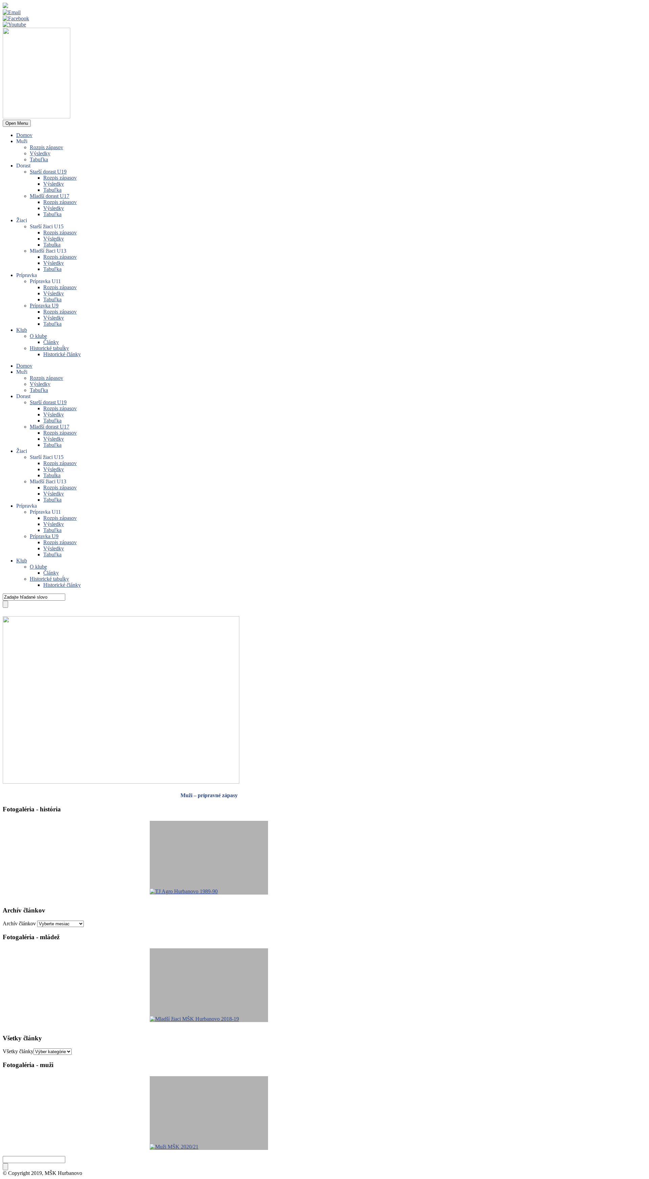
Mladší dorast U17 (49, 196)
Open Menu (16, 123)
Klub (21, 330)
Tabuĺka (52, 245)
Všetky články (18, 1051)
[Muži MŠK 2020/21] (209, 1113)
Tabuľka (39, 159)
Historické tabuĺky (49, 348)
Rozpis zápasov (46, 147)
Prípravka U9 (44, 305)
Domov (24, 135)
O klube (38, 336)
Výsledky (40, 153)
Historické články (62, 354)
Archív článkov (19, 923)
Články (51, 342)
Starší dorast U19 (48, 172)
